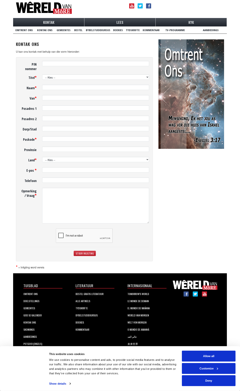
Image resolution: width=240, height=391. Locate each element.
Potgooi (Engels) (32, 344)
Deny (208, 380)
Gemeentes (29, 308)
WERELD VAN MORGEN (138, 315)
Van (33, 97)
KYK (191, 22)
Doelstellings (31, 301)
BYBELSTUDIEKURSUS (98, 30)
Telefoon (31, 180)
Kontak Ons (29, 322)
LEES (119, 22)
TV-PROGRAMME (175, 30)
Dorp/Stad (30, 129)
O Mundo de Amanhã (138, 329)
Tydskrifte (82, 308)
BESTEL (78, 30)
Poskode (30, 139)
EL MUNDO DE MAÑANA (139, 308)
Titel (32, 77)
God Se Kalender (32, 315)
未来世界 (133, 344)
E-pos (31, 170)
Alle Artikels (83, 301)
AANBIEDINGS (211, 30)
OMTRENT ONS (24, 30)
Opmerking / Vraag (29, 193)
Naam (32, 87)
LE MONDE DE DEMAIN (138, 301)
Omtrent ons (30, 294)
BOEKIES (118, 30)
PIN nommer (31, 66)
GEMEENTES (63, 30)
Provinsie (30, 150)
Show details (57, 383)
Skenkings (28, 329)
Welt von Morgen (137, 322)
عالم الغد (132, 337)
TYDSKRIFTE (133, 30)
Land (32, 159)
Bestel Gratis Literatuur (90, 294)
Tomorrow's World (138, 294)
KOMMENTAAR (151, 30)
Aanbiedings (30, 337)
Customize (207, 368)
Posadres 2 (29, 119)
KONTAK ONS (44, 30)
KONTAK (48, 22)
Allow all (208, 356)
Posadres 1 (29, 108)
